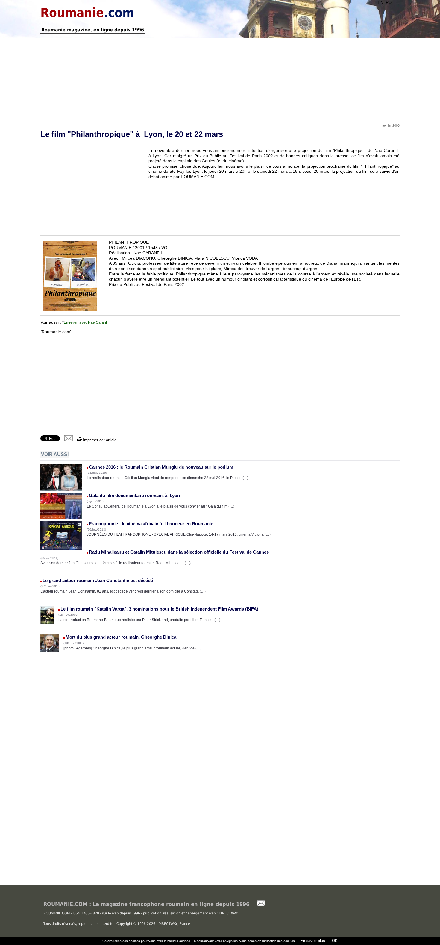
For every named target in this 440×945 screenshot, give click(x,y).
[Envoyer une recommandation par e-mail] (258, 904)
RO (389, 2)
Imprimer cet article (99, 440)
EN (380, 2)
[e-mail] (68, 440)
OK (334, 940)
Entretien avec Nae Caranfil (86, 322)
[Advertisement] (220, 79)
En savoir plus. (313, 940)
